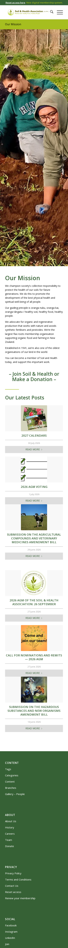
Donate (9, 846)
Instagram (11, 931)
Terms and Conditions (18, 879)
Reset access (13, 892)
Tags (8, 769)
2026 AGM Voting (34, 487)
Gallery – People (15, 794)
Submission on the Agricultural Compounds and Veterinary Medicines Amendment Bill (34, 538)
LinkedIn (10, 938)
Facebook (11, 925)
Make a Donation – (34, 379)
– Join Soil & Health (31, 374)
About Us (10, 821)
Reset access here (15, 2)
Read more (32, 449)
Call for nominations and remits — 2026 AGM (34, 657)
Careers (10, 833)
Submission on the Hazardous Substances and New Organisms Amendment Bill (34, 710)
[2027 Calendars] (34, 418)
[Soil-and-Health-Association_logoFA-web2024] (28, 12)
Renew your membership (20, 898)
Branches (10, 787)
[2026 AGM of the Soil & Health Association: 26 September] (34, 583)
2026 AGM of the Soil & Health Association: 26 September (34, 602)
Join (7, 944)
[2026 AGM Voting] (34, 469)
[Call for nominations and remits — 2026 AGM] (34, 638)
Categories (11, 775)
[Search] (50, 12)
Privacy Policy (13, 873)
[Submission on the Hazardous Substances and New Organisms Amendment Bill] (34, 690)
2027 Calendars (34, 435)
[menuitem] (50, 12)
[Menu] (58, 12)
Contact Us (11, 885)
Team (8, 840)
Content (10, 781)
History (9, 827)
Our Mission (13, 24)
